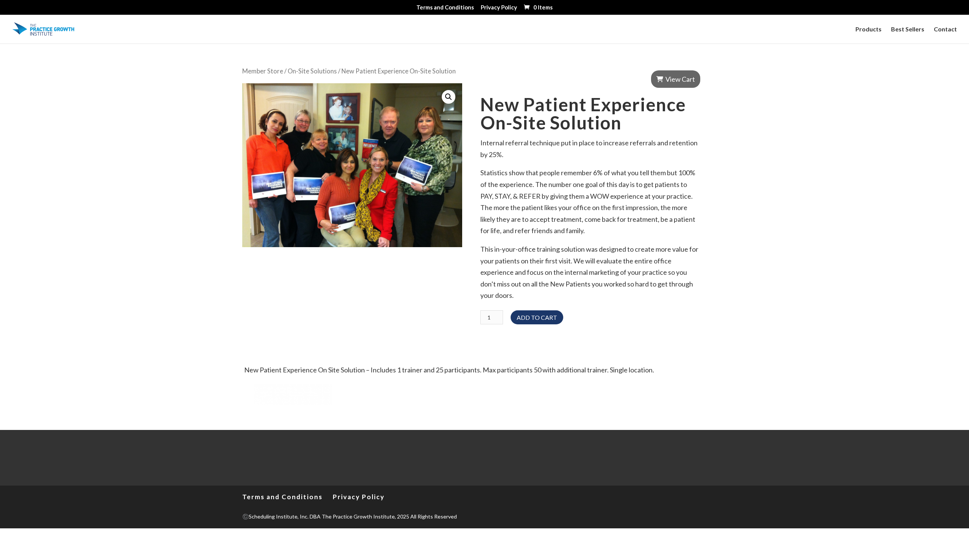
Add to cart (537, 317)
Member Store (262, 71)
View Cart (680, 79)
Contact (945, 29)
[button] (448, 97)
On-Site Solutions (312, 71)
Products (868, 29)
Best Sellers (907, 29)
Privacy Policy (499, 8)
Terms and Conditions (445, 8)
